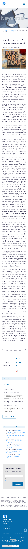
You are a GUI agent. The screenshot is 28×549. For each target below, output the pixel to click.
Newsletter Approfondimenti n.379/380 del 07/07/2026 (15, 435)
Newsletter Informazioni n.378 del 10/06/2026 (14, 446)
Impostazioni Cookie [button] (7, 545)
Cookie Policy (13, 539)
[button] (24, 4)
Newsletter (13, 30)
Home (6, 30)
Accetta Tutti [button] (15, 545)
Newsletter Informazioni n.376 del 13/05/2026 (14, 456)
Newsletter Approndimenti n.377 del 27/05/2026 (14, 451)
